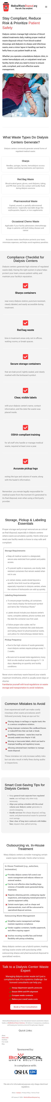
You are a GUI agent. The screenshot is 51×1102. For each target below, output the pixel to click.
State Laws (5, 1037)
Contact (18, 1093)
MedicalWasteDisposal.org (32, 1097)
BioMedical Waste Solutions (16, 1023)
